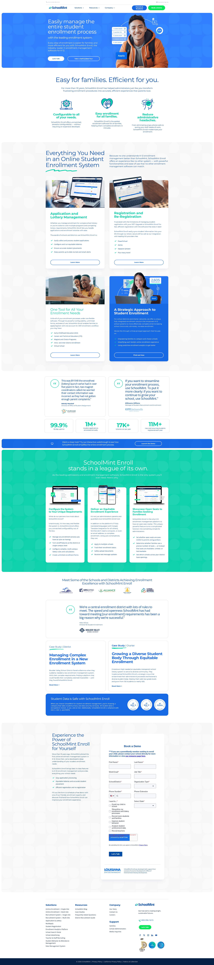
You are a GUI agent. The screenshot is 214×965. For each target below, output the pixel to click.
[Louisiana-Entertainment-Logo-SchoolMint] (112, 869)
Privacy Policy (97, 962)
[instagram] (148, 935)
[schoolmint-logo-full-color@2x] (58, 5)
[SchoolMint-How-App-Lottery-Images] (75, 175)
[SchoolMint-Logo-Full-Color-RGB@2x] (145, 902)
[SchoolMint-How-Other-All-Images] (75, 272)
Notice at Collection (130, 962)
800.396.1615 (147, 920)
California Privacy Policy (112, 962)
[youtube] (156, 935)
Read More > (54, 685)
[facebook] (140, 935)
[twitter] (144, 935)
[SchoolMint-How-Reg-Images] (138, 175)
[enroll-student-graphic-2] (138, 14)
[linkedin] (152, 935)
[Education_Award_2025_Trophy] (143, 939)
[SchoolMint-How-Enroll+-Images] (138, 271)
